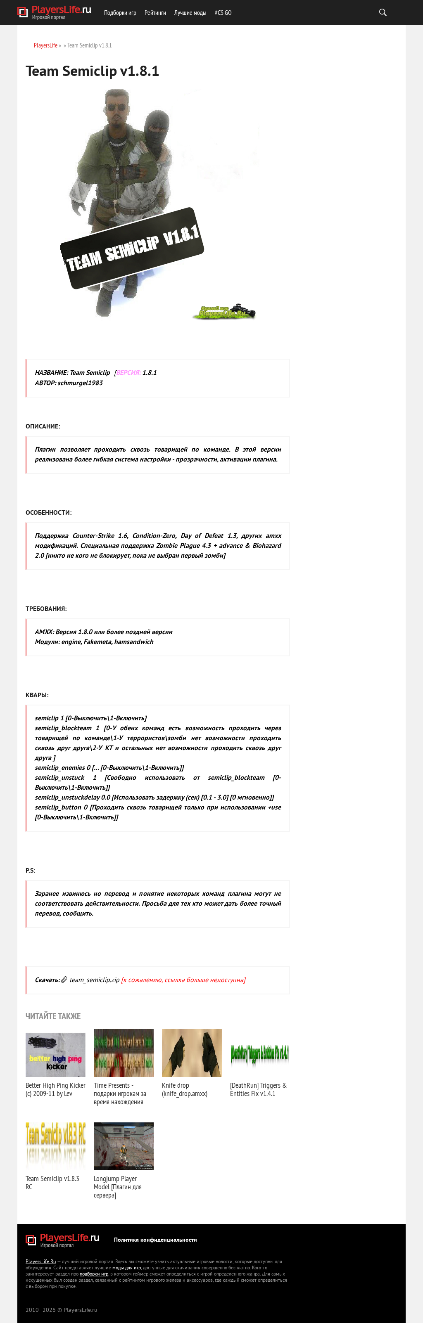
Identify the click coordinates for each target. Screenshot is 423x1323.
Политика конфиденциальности (155, 1240)
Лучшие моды (190, 12)
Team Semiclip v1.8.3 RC (52, 1182)
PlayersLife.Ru (41, 1262)
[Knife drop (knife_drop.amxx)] (192, 1053)
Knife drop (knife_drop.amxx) (184, 1089)
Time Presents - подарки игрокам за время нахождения (120, 1093)
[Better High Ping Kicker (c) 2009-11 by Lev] (56, 1053)
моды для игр (126, 1268)
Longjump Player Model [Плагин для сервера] (118, 1187)
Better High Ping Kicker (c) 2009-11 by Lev (56, 1089)
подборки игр (94, 1274)
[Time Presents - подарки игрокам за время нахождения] (124, 1053)
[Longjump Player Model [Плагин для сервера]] (124, 1146)
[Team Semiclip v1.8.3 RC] (56, 1146)
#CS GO (223, 12)
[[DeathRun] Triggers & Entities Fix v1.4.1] (260, 1053)
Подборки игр (120, 12)
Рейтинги (155, 12)
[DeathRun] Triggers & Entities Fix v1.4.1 (258, 1089)
